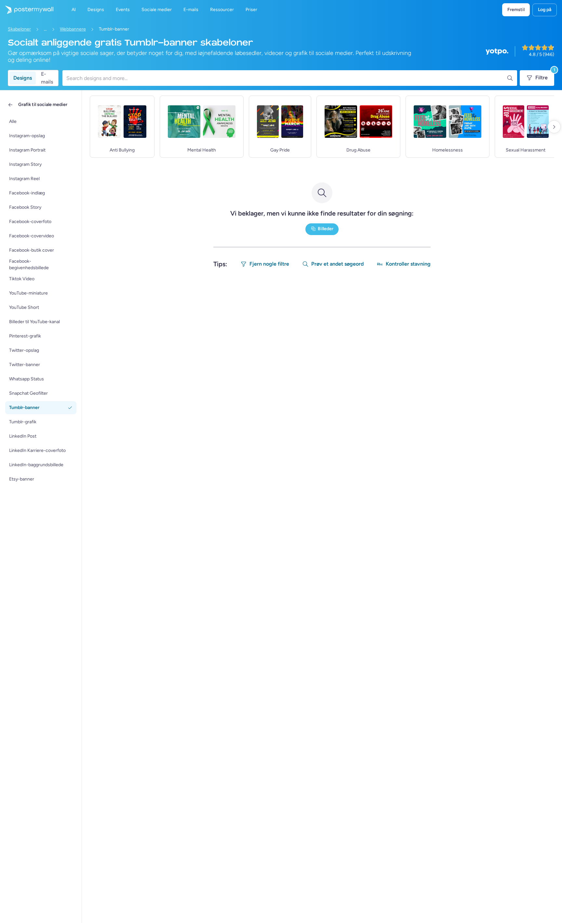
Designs (22, 78)
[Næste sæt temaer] (554, 126)
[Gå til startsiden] (26, 9)
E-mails (47, 78)
